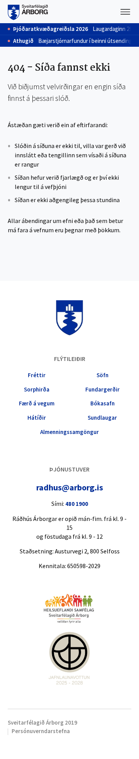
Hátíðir (36, 417)
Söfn (102, 375)
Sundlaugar (102, 417)
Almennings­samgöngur (69, 432)
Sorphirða (36, 389)
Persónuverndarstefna (41, 731)
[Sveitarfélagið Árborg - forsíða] (28, 11)
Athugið (23, 40)
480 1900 (76, 503)
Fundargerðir (102, 389)
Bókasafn (102, 403)
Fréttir (37, 375)
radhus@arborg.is (69, 487)
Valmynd (125, 11)
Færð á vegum (36, 403)
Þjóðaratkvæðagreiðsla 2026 (50, 29)
